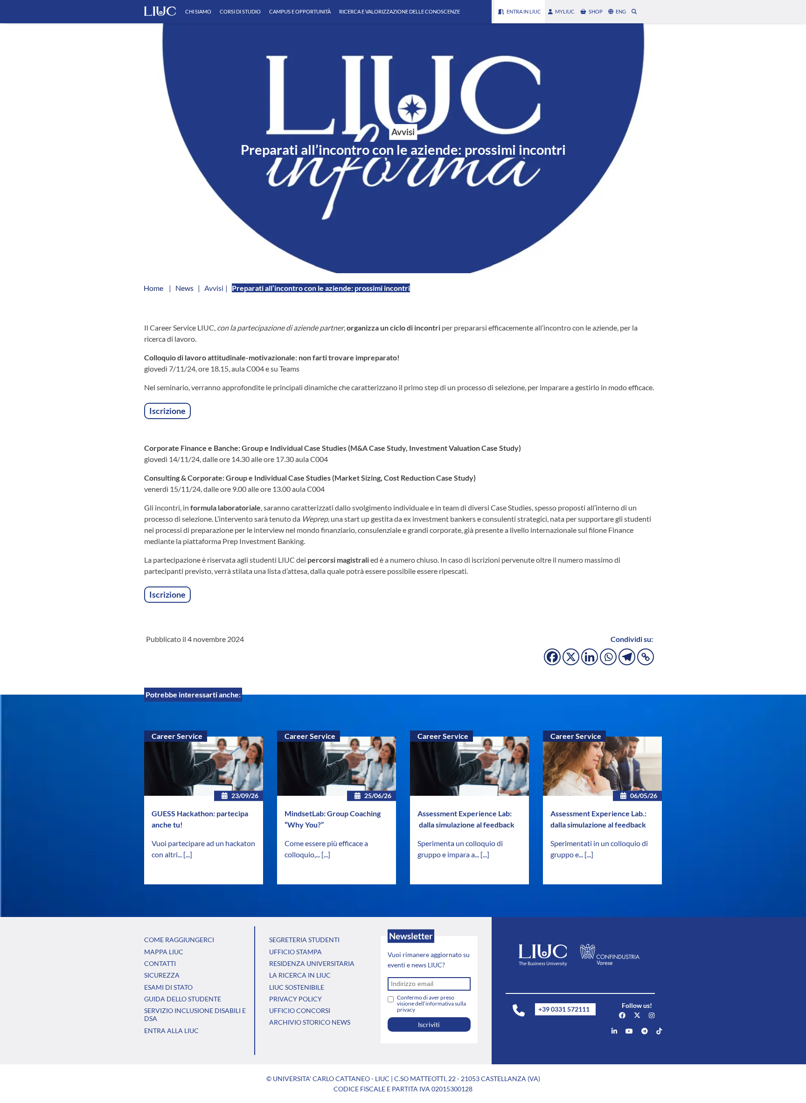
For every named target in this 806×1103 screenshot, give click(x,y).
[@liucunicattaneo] (659, 1031)
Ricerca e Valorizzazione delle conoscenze (399, 11)
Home (153, 287)
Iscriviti (429, 1024)
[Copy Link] (645, 656)
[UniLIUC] (622, 1015)
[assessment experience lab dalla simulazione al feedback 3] (469, 766)
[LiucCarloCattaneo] (629, 1031)
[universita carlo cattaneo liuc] (614, 1031)
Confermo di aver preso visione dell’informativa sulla (431, 1003)
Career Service (177, 735)
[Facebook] (552, 656)
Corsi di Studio (240, 11)
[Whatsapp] (608, 656)
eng (621, 11)
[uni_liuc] (651, 1015)
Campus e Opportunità (300, 11)
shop (596, 11)
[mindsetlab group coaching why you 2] (336, 766)
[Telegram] (626, 656)
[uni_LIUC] (644, 1031)
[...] (187, 854)
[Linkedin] (589, 656)
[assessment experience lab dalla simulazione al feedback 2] (602, 766)
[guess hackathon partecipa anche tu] (203, 766)
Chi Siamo (198, 11)
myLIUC (565, 11)
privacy (406, 1009)
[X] (571, 656)
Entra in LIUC (524, 11)
